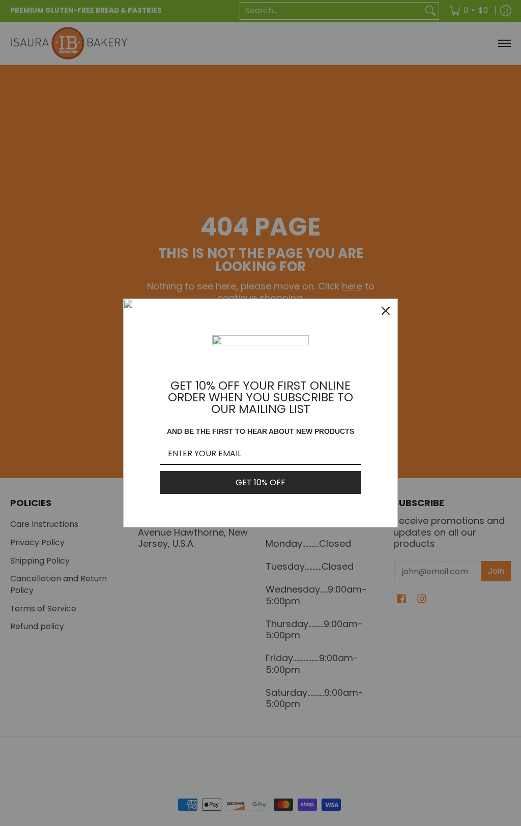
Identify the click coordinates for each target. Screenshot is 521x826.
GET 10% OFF (260, 482)
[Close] (385, 311)
